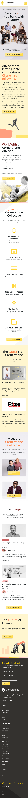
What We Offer (5, 746)
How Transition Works (7, 733)
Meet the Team (5, 710)
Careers (3, 719)
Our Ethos (4, 707)
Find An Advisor (5, 751)
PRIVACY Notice (5, 786)
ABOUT (4, 705)
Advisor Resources (6, 735)
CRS (3, 794)
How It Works (5, 744)
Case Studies (5, 737)
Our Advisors (5, 712)
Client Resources (5, 753)
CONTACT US (6, 773)
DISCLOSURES (5, 789)
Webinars (4, 767)
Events (3, 717)
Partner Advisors (5, 714)
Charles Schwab (5, 755)
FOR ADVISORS (6, 723)
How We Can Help (6, 728)
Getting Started (5, 748)
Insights (4, 764)
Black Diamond (5, 758)
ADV (3, 791)
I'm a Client (4, 778)
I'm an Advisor (5, 775)
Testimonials (5, 726)
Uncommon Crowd (6, 697)
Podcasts (4, 769)
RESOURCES (5, 762)
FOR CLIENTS (6, 741)
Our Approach (5, 730)
